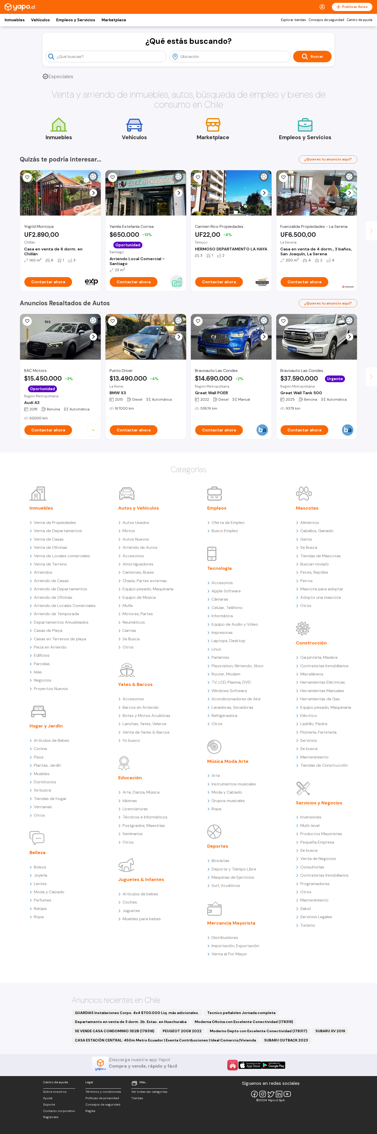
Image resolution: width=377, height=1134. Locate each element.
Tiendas (137, 1098)
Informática (222, 616)
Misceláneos (311, 674)
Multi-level (310, 825)
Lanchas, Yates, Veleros (144, 723)
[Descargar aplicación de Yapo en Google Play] (273, 1065)
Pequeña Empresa (317, 842)
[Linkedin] (279, 1094)
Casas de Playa (48, 630)
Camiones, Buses (138, 572)
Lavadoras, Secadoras (232, 707)
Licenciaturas (135, 809)
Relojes (40, 908)
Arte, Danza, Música (141, 792)
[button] (93, 193)
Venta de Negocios (318, 858)
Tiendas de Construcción (324, 765)
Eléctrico (308, 715)
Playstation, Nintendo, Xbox (237, 666)
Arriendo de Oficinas (53, 597)
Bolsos (40, 867)
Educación (130, 778)
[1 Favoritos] (198, 177)
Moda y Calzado (49, 892)
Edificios (41, 655)
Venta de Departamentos (58, 530)
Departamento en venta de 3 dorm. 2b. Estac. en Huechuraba (130, 1021)
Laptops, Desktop (228, 640)
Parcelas (42, 663)
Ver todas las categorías (149, 1092)
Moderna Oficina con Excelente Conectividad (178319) (244, 1021)
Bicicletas (220, 860)
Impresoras (222, 632)
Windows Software (229, 690)
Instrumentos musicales (234, 784)
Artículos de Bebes (51, 740)
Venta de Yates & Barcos (146, 732)
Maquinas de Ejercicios (233, 877)
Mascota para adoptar (321, 589)
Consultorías (312, 867)
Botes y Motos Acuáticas (146, 715)
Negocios (42, 680)
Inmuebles (15, 20)
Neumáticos (134, 622)
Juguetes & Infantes (141, 879)
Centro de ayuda (359, 20)
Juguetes (131, 910)
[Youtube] (287, 1094)
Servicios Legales (316, 916)
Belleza (37, 852)
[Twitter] (271, 1094)
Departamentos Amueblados (61, 622)
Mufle (128, 605)
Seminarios (133, 833)
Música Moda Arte (228, 761)
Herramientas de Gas (320, 699)
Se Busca (131, 639)
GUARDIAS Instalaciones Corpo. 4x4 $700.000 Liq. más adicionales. (137, 1012)
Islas (38, 672)
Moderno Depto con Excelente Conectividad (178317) (258, 1031)
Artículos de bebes (140, 894)
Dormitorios (45, 782)
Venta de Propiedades (55, 522)
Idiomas (130, 800)
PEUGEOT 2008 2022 (182, 1031)
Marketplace (114, 20)
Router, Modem (226, 674)
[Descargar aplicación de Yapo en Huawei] (233, 1065)
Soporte (49, 1104)
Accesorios (133, 556)
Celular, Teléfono (227, 607)
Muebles (41, 773)
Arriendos (43, 572)
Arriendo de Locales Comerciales (65, 605)
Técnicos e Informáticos (145, 817)
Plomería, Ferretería (318, 732)
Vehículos (40, 20)
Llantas (129, 630)
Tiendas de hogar (50, 798)
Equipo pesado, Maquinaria (148, 589)
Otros (39, 815)
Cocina (40, 748)
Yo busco (131, 740)
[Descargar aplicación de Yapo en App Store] (250, 1065)
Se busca (42, 790)
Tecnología (219, 568)
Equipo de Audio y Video (235, 624)
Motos (129, 530)
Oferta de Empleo (228, 522)
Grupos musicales (228, 800)
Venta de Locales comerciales (62, 556)
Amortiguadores (138, 564)
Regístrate (50, 1117)
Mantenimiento (314, 757)
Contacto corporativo (59, 1111)
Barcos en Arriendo (141, 707)
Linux (216, 649)
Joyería (40, 875)
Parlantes (220, 657)
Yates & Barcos (135, 684)
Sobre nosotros (55, 1092)
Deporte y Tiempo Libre (234, 869)
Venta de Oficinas (50, 547)
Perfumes (42, 900)
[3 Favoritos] (112, 177)
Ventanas (43, 806)
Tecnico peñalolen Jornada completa (241, 1012)
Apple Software (226, 591)
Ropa (39, 916)
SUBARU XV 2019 (330, 1031)
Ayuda (47, 1098)
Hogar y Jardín (46, 726)
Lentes (40, 883)
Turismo (307, 925)
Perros (306, 580)
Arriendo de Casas (51, 580)
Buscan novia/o (314, 564)
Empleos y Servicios (75, 20)
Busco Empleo (225, 530)
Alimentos (309, 522)
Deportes (217, 846)
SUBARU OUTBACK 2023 (286, 1040)
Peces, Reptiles (314, 572)
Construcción (311, 643)
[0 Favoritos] (27, 177)
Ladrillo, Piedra (313, 723)
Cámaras (220, 599)
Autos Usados (136, 522)
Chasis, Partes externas (145, 580)
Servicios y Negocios (319, 803)
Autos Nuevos (136, 539)
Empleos (216, 508)
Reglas (90, 1111)
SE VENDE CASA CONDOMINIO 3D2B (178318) (114, 1031)
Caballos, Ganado (316, 530)
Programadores (315, 883)
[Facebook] (254, 1094)
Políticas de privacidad (102, 1098)
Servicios (308, 740)
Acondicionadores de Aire (236, 699)
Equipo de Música (139, 597)
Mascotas (307, 508)
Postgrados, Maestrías (144, 825)
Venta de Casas (49, 539)
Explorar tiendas (293, 20)
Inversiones (310, 817)
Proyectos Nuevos (51, 688)
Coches (130, 902)
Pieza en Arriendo (50, 647)
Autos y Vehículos (138, 508)
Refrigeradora (224, 715)
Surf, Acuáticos (226, 885)
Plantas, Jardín (47, 765)
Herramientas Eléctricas (322, 682)
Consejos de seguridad (326, 20)
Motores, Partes (138, 613)
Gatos (306, 539)
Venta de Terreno (50, 564)
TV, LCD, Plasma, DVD (231, 682)
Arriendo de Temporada (56, 613)
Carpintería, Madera (319, 657)
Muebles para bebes (142, 919)
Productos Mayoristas (321, 833)
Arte (216, 775)
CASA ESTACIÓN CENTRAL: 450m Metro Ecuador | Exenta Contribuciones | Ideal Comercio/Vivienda (165, 1040)
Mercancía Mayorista (231, 923)
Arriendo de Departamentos (60, 589)
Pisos (39, 757)
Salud (305, 908)
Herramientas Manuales (322, 690)
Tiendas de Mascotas (320, 556)
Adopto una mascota (320, 597)
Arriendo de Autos (140, 547)
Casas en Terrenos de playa (60, 639)
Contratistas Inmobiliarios (324, 666)
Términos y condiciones (103, 1092)
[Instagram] (263, 1094)
